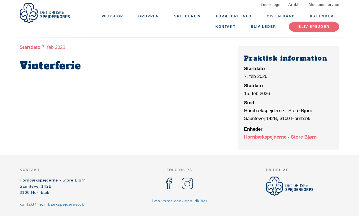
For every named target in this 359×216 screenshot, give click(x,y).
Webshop (112, 16)
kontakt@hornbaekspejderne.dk (52, 204)
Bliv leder (263, 27)
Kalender (322, 16)
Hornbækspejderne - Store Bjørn (280, 137)
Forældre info (234, 16)
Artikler (295, 5)
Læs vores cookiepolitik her (180, 201)
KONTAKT (225, 27)
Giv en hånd (281, 16)
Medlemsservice (324, 5)
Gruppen (148, 16)
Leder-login (271, 5)
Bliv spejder (314, 27)
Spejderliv (187, 16)
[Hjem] (45, 13)
